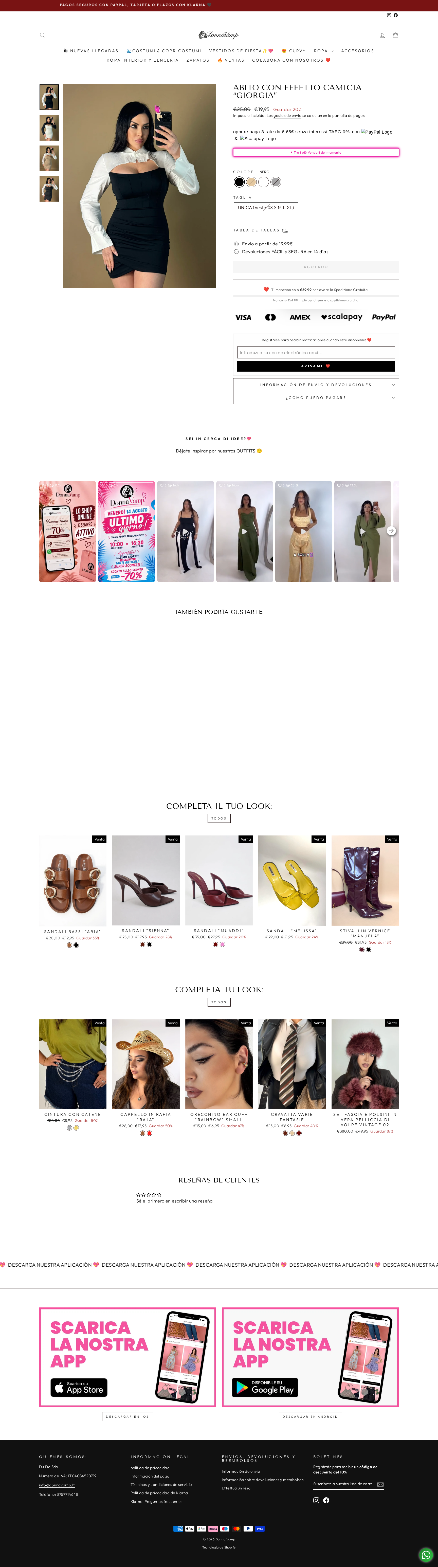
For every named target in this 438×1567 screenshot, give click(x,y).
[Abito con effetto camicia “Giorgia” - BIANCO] (85, 766)
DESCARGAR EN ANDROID (310, 1416)
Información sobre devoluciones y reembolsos (262, 1479)
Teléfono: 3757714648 (58, 1494)
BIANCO (264, 182)
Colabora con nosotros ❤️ (291, 60)
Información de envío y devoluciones (316, 384)
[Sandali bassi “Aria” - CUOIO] (69, 945)
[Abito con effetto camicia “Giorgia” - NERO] (71, 766)
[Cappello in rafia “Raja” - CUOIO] (142, 1133)
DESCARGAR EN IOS (127, 1416)
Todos (219, 818)
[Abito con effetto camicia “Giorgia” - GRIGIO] (92, 766)
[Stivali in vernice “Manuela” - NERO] (368, 949)
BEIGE (251, 182)
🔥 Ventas (231, 60)
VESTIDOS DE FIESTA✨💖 (241, 50)
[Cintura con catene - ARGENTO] (69, 1127)
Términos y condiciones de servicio (161, 1484)
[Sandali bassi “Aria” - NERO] (76, 945)
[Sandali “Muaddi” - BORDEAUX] (215, 944)
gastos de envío (287, 115)
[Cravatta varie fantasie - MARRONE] (285, 1133)
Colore (251, 172)
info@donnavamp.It (57, 1485)
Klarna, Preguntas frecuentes (156, 1501)
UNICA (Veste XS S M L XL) (266, 207)
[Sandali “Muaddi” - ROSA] (222, 944)
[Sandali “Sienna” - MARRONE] (142, 944)
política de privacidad (150, 1467)
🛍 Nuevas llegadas (91, 50)
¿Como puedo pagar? (316, 397)
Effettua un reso (236, 1488)
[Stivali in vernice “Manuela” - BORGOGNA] (361, 949)
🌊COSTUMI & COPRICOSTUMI (164, 50)
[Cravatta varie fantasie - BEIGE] (292, 1133)
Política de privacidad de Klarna (159, 1492)
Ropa (322, 50)
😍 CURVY (294, 50)
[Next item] (391, 531)
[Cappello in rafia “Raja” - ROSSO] (149, 1133)
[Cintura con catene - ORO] (76, 1127)
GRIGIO (276, 182)
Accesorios (357, 50)
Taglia (242, 197)
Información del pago (150, 1476)
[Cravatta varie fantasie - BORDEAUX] (299, 1133)
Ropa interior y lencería (143, 60)
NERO (239, 182)
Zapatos (198, 60)
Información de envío (241, 1471)
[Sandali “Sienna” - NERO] (149, 944)
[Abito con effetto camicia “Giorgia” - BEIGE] (78, 766)
